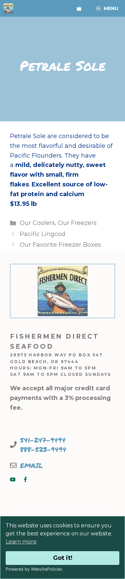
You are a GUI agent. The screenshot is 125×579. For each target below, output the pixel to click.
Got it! (62, 558)
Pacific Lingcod (42, 234)
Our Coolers (37, 223)
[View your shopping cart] (79, 8)
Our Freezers (77, 223)
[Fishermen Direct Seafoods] (8, 8)
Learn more (21, 541)
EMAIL (31, 465)
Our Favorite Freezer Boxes (60, 244)
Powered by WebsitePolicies (34, 569)
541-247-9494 (43, 440)
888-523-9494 (43, 449)
